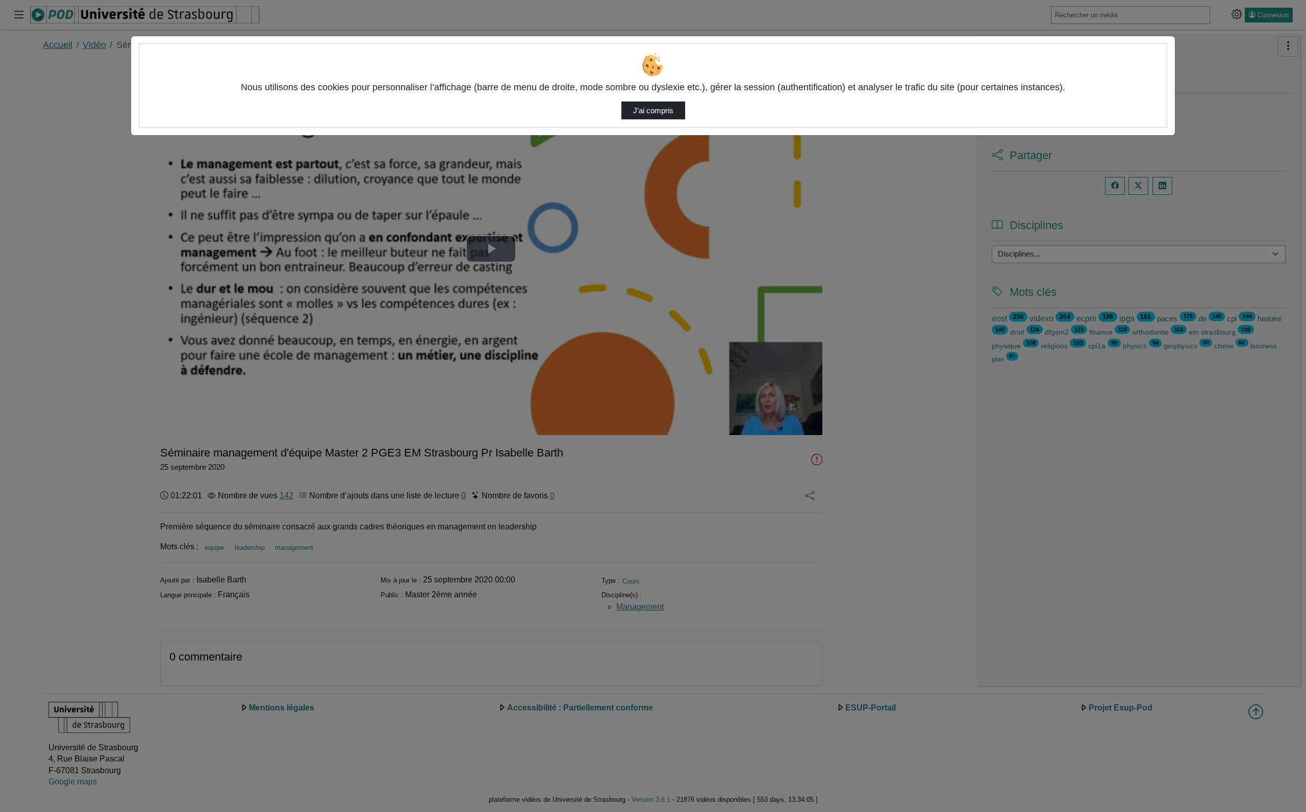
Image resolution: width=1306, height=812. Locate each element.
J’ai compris (653, 111)
